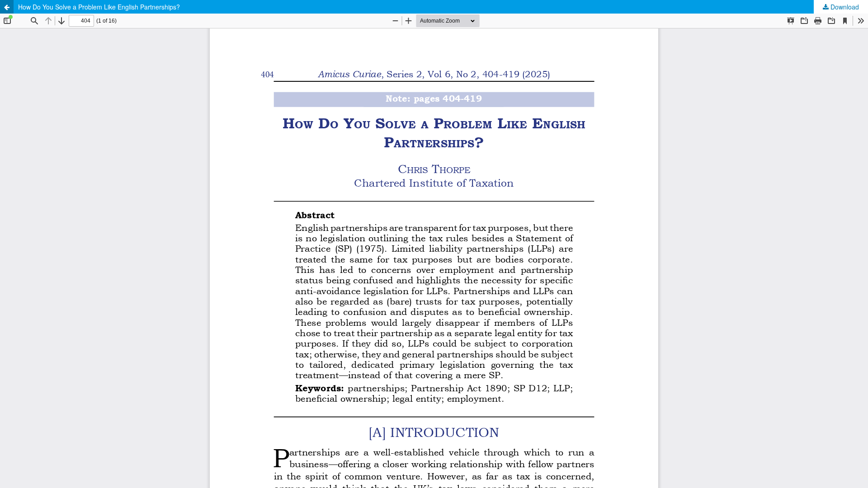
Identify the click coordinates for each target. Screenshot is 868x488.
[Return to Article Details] (7, 7)
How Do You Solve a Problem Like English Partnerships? (99, 6)
